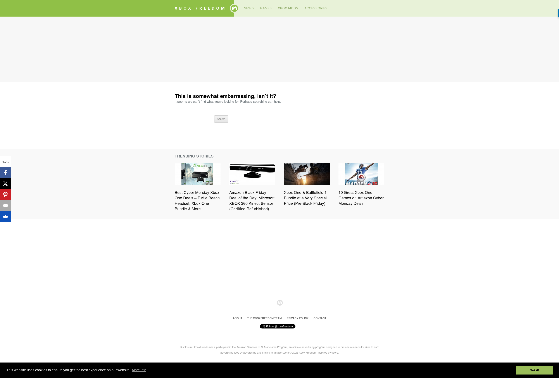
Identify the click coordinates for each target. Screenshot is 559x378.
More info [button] (139, 370)
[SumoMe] (5, 216)
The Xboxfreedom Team (264, 318)
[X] (5, 183)
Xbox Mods (288, 8)
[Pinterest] (5, 194)
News (249, 8)
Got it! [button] (534, 370)
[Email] (5, 205)
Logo (234, 8)
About (237, 318)
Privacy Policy (298, 318)
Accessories (316, 8)
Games (266, 8)
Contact (320, 318)
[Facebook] (5, 172)
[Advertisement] (279, 49)
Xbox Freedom (200, 8)
